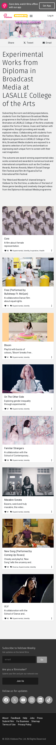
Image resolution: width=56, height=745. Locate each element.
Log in (51, 15)
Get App (47, 5)
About (5, 718)
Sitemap (35, 721)
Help (25, 718)
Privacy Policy (24, 724)
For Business (22, 721)
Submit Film (8, 721)
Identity (26, 251)
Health (41, 251)
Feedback (15, 718)
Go (42, 659)
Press (40, 718)
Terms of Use (9, 724)
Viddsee (7, 16)
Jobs (32, 718)
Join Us (20, 681)
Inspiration (34, 251)
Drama (15, 567)
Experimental (18, 251)
